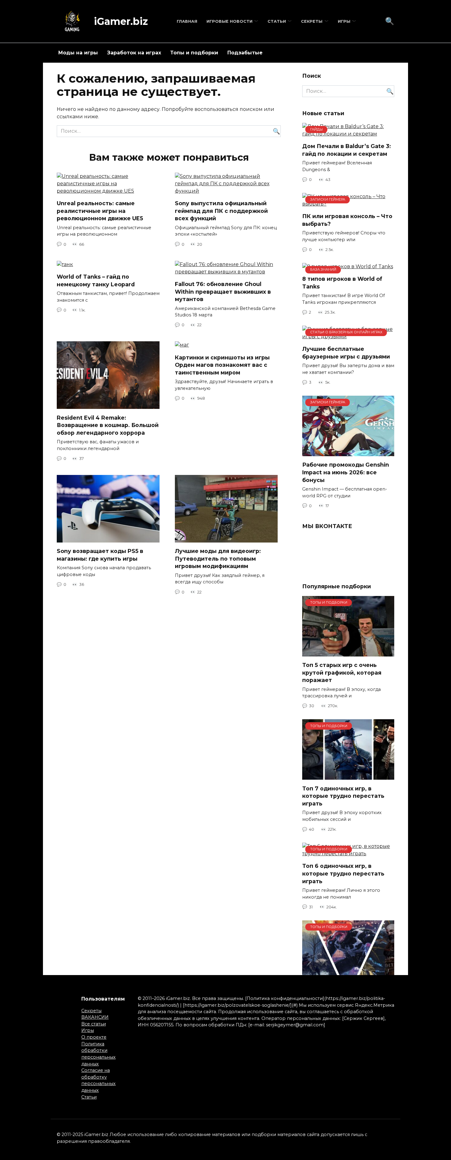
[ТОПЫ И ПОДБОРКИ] (348, 653)
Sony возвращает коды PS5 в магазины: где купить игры (100, 555)
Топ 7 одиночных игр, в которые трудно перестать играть (343, 795)
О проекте (93, 1037)
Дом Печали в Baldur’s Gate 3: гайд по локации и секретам (346, 150)
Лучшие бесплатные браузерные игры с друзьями (346, 353)
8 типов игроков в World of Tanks (342, 283)
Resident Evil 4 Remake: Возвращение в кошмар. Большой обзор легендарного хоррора (108, 425)
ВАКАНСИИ (95, 1017)
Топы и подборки (194, 53)
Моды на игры (78, 53)
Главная (187, 21)
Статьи (277, 21)
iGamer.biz (121, 21)
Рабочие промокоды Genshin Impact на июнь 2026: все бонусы (345, 472)
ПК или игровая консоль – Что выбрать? (347, 220)
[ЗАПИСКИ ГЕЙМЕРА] (348, 452)
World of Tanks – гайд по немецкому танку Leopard (96, 280)
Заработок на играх (134, 53)
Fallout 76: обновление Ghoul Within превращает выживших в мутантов (223, 291)
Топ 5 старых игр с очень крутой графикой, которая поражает (341, 672)
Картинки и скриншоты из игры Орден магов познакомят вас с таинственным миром (222, 364)
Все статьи (93, 1024)
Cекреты (311, 21)
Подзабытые (245, 53)
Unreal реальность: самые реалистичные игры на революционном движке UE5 (100, 210)
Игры (344, 21)
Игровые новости (229, 21)
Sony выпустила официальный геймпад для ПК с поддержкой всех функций (221, 210)
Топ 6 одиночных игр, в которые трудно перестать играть (343, 873)
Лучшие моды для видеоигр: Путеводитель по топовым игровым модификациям (218, 558)
